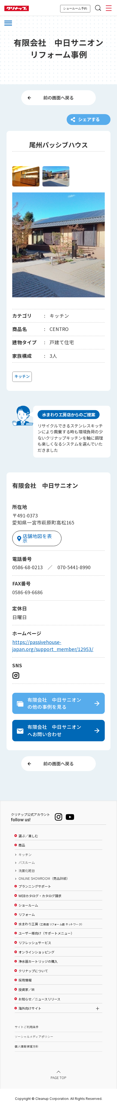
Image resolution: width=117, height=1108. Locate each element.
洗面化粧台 (27, 870)
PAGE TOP (58, 1077)
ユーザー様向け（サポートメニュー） (46, 933)
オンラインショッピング (36, 952)
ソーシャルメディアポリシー (34, 1037)
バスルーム (27, 862)
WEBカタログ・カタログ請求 (40, 896)
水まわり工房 (50, 924)
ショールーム (28, 905)
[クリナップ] (16, 8)
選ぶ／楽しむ (28, 836)
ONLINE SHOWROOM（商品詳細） (44, 878)
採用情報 (25, 980)
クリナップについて (33, 971)
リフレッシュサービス (35, 942)
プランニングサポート (35, 886)
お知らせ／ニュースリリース (39, 999)
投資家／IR (27, 989)
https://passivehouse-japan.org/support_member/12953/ (52, 645)
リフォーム (27, 914)
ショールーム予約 (75, 8)
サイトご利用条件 (27, 1027)
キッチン (25, 854)
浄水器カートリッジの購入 (38, 961)
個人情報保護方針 (27, 1046)
